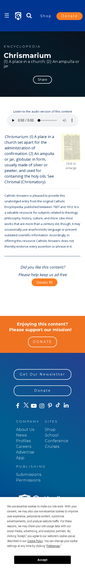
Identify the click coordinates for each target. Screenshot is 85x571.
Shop (46, 16)
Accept (42, 560)
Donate (69, 16)
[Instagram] (42, 406)
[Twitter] (26, 406)
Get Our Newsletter (42, 374)
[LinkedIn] (66, 405)
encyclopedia (22, 47)
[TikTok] (58, 406)
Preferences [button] (53, 546)
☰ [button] (6, 15)
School (52, 435)
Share (42, 79)
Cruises (52, 446)
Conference (56, 441)
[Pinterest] (50, 406)
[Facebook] (18, 406)
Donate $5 (44, 282)
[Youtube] (34, 406)
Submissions (28, 474)
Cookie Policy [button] (35, 541)
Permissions (28, 480)
